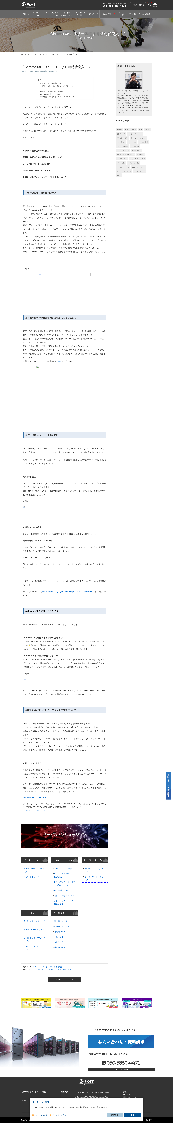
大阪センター (60, 936)
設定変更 (115, 1115)
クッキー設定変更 (145, 1120)
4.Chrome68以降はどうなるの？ (51, 94)
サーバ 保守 (132, 142)
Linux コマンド (130, 130)
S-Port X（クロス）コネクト (94, 870)
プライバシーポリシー (60, 1115)
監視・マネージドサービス (34, 923)
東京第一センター (61, 921)
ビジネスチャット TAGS (64, 895)
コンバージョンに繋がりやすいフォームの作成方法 (52, 969)
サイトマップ (128, 1094)
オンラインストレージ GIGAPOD (63, 902)
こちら (59, 361)
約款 (125, 1092)
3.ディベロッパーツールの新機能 (51, 91)
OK (132, 1115)
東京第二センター (61, 926)
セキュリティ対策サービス (125, 155)
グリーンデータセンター (138, 138)
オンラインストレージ (135, 134)
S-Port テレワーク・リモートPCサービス (64, 883)
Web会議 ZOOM (61, 890)
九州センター (60, 942)
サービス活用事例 (122, 146)
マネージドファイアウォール (34, 948)
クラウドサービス (30, 860)
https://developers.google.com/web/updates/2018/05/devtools (67, 591)
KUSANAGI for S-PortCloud (34, 797)
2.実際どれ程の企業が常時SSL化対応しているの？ (59, 86)
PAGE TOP (168, 1098)
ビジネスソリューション (63, 860)
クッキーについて (40, 1115)
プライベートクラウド (124, 171)
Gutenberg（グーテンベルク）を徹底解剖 (48, 967)
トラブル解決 (121, 163)
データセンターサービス (137, 159)
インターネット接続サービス (94, 878)
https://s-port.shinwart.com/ (34, 810)
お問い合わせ (139, 4)
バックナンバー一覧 (64, 979)
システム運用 (135, 146)
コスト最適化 (121, 142)
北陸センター (60, 931)
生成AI (119, 175)
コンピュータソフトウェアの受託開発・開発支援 (93, 1092)
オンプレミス (121, 134)
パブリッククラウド (138, 167)
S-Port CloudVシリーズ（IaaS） (34, 870)
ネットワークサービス (93, 860)
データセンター (59, 913)
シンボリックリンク (123, 150)
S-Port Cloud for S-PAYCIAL (62, 875)
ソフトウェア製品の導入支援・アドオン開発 (91, 1096)
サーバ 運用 (143, 142)
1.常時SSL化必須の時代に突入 (51, 83)
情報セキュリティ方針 (131, 1097)
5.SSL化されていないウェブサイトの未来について (57, 97)
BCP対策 (120, 130)
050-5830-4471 (116, 6)
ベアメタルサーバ (31, 876)
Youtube (147, 130)
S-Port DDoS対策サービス (34, 931)
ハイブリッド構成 (133, 163)
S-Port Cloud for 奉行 (63, 868)
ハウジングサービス (123, 167)
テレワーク (140, 155)
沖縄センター (60, 947)
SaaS (140, 130)
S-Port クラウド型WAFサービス (34, 939)
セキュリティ (28, 913)
